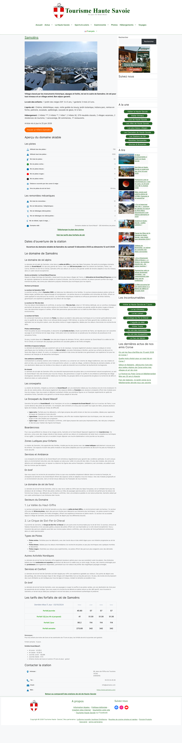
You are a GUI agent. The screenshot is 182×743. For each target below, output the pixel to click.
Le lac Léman (137, 313)
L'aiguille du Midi (137, 322)
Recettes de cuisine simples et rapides (123, 719)
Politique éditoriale (99, 707)
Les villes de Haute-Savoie (137, 123)
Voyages (142, 25)
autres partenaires (96, 722)
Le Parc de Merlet (137, 338)
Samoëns (31, 37)
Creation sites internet (81, 710)
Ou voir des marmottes (137, 330)
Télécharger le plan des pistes (70, 230)
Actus (47, 25)
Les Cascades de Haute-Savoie (137, 132)
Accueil (39, 25)
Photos (114, 25)
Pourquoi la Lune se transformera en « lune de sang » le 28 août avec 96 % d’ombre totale (142, 184)
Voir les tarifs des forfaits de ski (70, 235)
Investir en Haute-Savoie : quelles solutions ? (141, 223)
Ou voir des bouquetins (137, 334)
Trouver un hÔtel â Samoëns (39, 130)
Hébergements (126, 25)
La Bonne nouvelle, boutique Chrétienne (92, 719)
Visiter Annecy (137, 116)
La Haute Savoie (62, 25)
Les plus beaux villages (137, 128)
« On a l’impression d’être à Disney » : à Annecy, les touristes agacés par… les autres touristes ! (142, 262)
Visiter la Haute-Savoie (137, 111)
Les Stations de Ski (137, 136)
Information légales (81, 707)
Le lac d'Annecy (137, 309)
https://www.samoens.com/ (106, 690)
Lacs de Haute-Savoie (137, 120)
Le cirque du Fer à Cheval (137, 318)
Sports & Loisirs (82, 25)
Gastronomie (100, 25)
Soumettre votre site (101, 710)
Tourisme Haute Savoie (86, 713)
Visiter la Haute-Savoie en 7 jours (137, 304)
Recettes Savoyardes (137, 140)
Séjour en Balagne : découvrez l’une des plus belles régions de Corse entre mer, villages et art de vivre (135, 367)
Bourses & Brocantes (137, 144)
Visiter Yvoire (137, 326)
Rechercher (123, 37)
